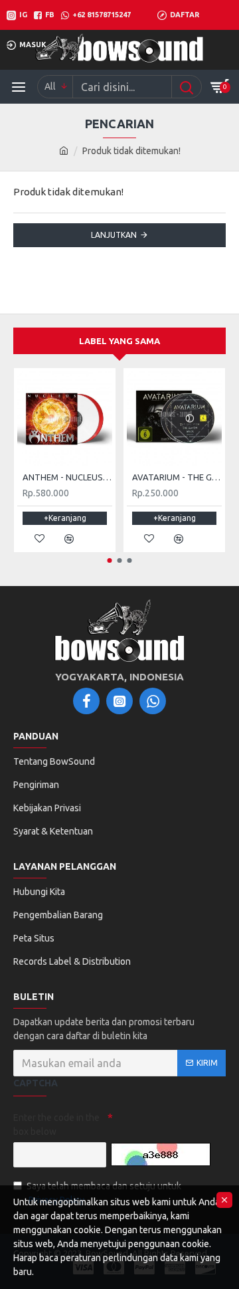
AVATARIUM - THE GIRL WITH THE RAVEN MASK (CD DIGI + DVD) (177, 477)
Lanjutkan (114, 235)
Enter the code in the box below (56, 1124)
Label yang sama (119, 341)
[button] (110, 560)
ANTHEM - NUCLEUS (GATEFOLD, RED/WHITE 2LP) (67, 477)
